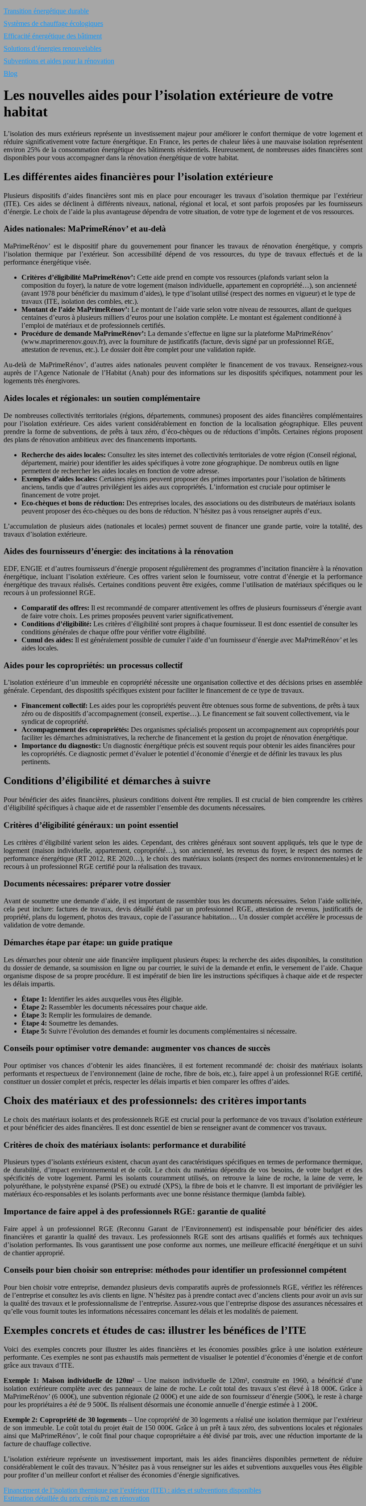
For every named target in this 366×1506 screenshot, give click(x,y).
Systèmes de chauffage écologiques (53, 23)
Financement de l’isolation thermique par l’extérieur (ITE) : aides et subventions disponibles (132, 1490)
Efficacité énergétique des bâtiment (53, 36)
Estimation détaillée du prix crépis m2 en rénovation (77, 1498)
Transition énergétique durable (46, 11)
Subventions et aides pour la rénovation (59, 61)
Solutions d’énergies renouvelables (52, 48)
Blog (10, 73)
